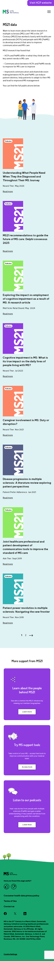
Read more (8, 192)
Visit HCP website (41, 3)
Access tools (27, 767)
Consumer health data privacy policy (21, 896)
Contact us (9, 907)
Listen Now (27, 825)
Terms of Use (10, 901)
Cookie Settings (10, 954)
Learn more (27, 712)
